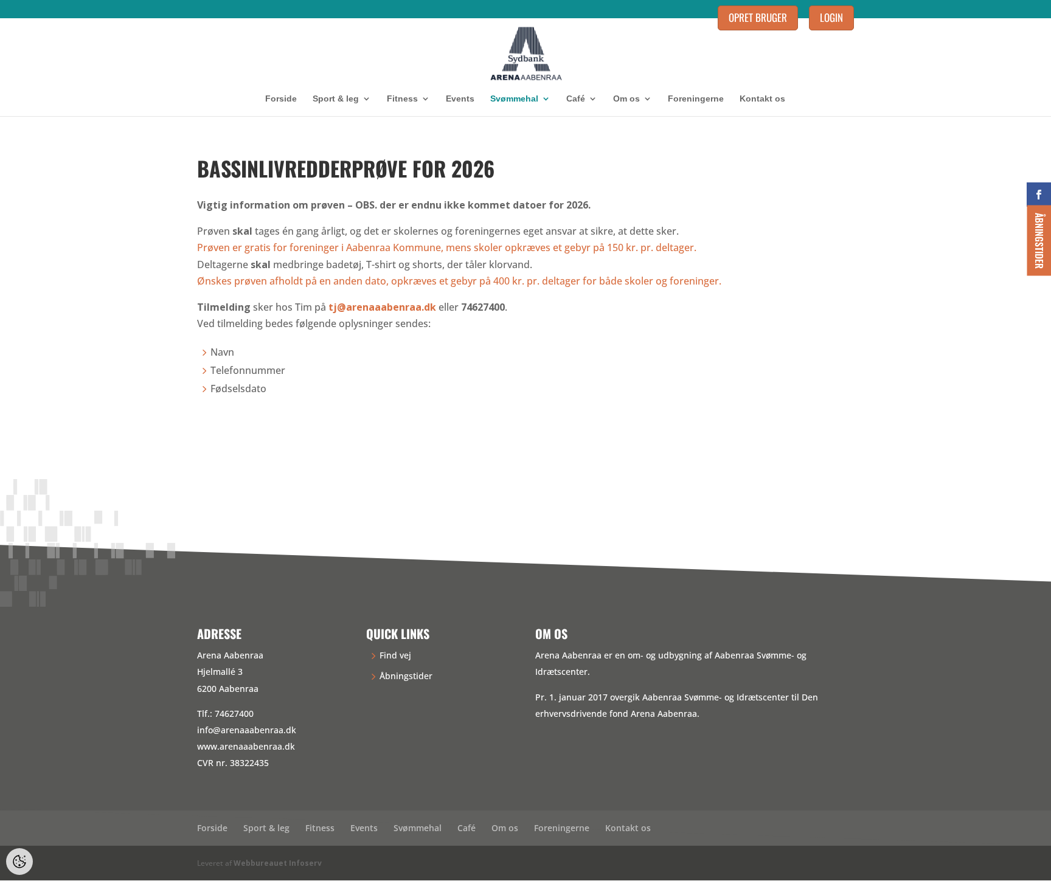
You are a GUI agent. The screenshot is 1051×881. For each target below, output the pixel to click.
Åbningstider (406, 676)
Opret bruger (758, 17)
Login (831, 17)
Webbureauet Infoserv (278, 863)
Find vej (395, 655)
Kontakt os (762, 98)
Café (575, 98)
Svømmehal (514, 98)
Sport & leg (336, 98)
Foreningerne (696, 98)
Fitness (402, 98)
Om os (626, 98)
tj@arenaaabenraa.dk (382, 307)
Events (460, 98)
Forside (281, 98)
